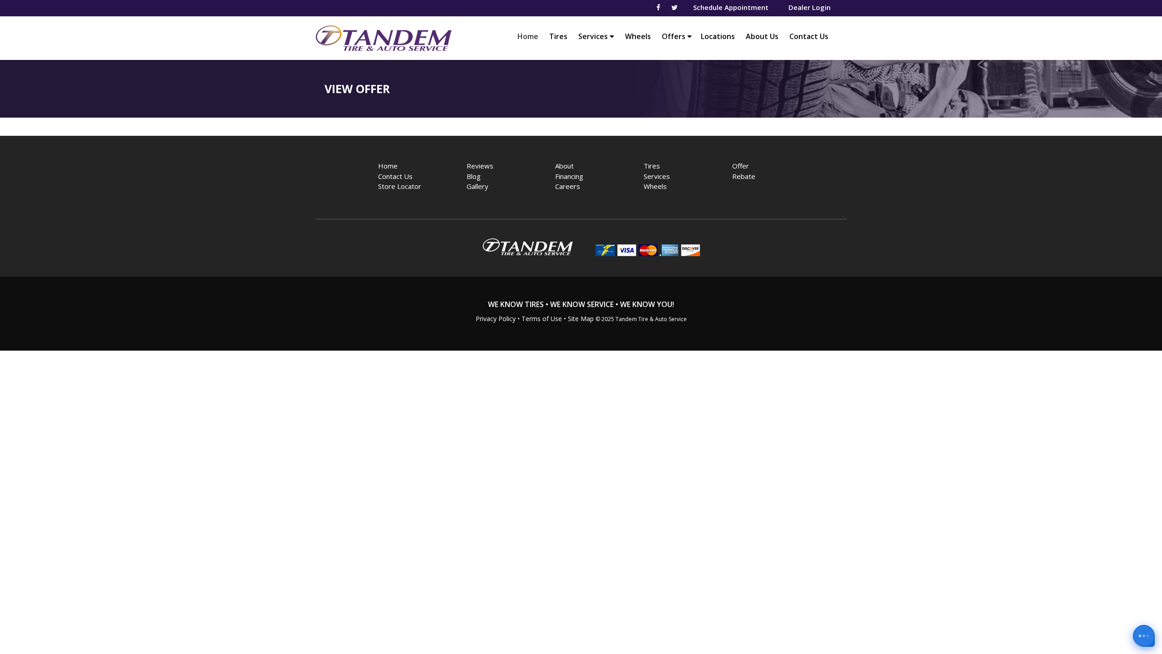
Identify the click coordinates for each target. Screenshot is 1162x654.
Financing (569, 176)
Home (530, 36)
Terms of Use (542, 318)
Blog (474, 176)
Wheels (638, 36)
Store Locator (399, 186)
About (564, 165)
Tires (558, 36)
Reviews (480, 165)
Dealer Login (809, 7)
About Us (762, 36)
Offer (740, 165)
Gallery (477, 186)
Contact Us (808, 36)
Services (594, 36)
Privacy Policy (496, 318)
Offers (674, 36)
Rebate (743, 176)
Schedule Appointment (730, 7)
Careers (567, 186)
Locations (718, 36)
